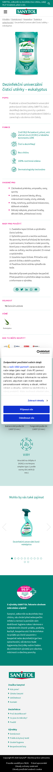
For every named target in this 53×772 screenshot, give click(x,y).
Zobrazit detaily (36, 400)
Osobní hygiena (17, 742)
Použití (13, 722)
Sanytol (26, 11)
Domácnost (16, 19)
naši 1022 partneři (19, 367)
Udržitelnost (15, 697)
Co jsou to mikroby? (18, 718)
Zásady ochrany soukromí (26, 766)
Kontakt (13, 702)
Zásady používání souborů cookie (27, 769)
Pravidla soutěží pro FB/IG (17, 763)
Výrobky (6, 19)
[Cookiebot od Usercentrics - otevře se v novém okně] (37, 352)
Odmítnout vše (26, 418)
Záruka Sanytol (16, 693)
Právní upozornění (39, 763)
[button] (12, 558)
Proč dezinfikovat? (18, 713)
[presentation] (4, 527)
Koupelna (27, 19)
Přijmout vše (26, 409)
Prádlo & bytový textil (19, 738)
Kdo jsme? (14, 689)
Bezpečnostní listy (18, 746)
